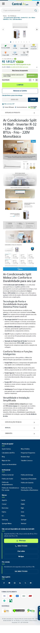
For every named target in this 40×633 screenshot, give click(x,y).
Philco (23, 516)
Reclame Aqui (25, 457)
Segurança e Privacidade (28, 479)
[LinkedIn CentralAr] (20, 583)
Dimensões (8, 433)
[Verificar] (19, 610)
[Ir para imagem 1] (10, 42)
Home (4, 16)
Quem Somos (6, 449)
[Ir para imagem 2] (13, 42)
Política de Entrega (27, 475)
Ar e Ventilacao (12, 16)
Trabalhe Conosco (27, 460)
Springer (23, 520)
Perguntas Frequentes (28, 453)
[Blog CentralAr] (31, 583)
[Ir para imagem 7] (26, 42)
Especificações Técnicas (13, 422)
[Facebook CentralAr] (4, 583)
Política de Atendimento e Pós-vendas (10, 489)
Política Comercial (7, 475)
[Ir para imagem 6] (24, 42)
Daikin (23, 504)
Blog (3, 457)
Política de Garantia (27, 483)
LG (2, 516)
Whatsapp (22, 541)
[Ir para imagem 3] (16, 42)
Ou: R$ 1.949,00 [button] (15, 67)
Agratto (4, 500)
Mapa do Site (6, 460)
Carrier (23, 500)
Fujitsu (4, 512)
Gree (22, 512)
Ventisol (23, 523)
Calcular (33, 100)
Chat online (21, 551)
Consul (4, 504)
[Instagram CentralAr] (15, 583)
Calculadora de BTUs (8, 453)
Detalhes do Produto (12, 112)
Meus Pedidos (25, 449)
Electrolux (5, 508)
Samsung (5, 520)
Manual (8, 428)
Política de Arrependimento (7, 484)
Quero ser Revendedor (9, 464)
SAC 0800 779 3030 (21, 571)
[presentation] (3, 29)
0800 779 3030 (22, 546)
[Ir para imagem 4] (18, 42)
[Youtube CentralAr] (9, 583)
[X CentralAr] (25, 583)
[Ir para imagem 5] (21, 42)
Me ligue (21, 556)
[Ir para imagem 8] (29, 42)
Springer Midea (6, 523)
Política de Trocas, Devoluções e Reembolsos (29, 489)
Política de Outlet (7, 479)
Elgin (22, 508)
